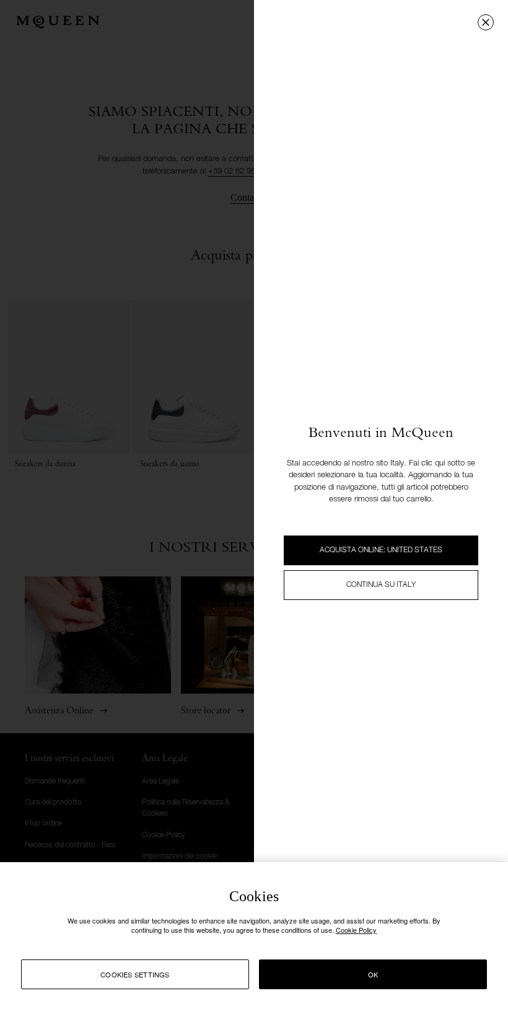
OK (373, 974)
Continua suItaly (381, 585)
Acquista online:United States (381, 550)
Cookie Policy (356, 930)
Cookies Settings (135, 974)
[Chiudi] (485, 22)
